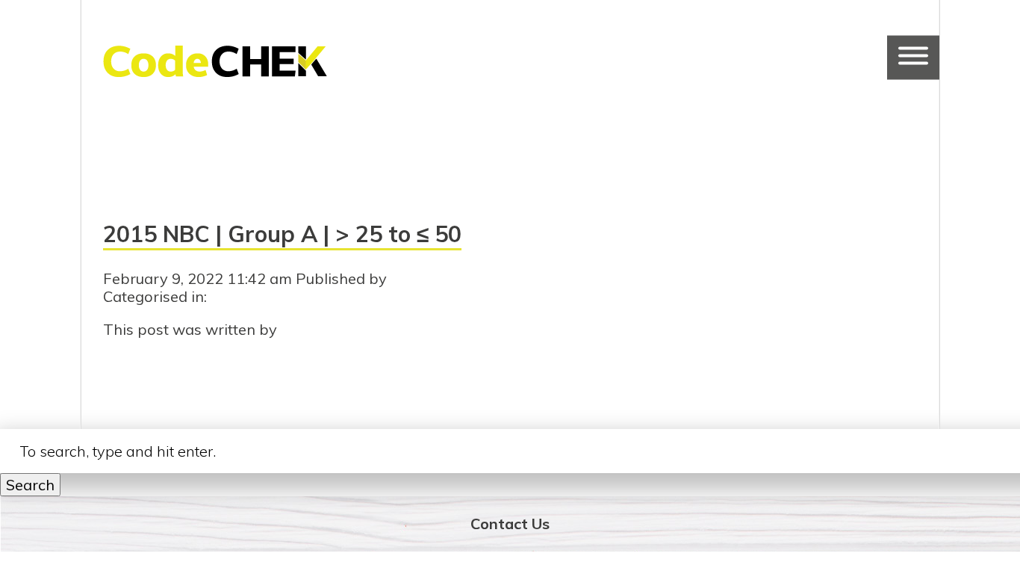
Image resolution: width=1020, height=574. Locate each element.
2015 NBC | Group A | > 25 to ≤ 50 (282, 234)
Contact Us (510, 523)
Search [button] (30, 484)
